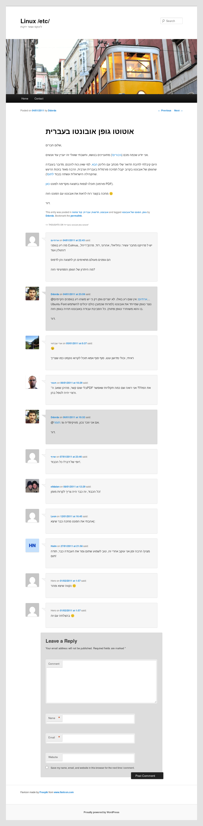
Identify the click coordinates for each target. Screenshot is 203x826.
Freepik (43, 792)
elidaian (55, 486)
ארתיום (55, 240)
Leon (53, 516)
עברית (86, 212)
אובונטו (104, 212)
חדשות (95, 212)
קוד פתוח (77, 212)
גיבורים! (117, 155)
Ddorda (52, 110)
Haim (54, 546)
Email (54, 737)
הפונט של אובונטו (131, 212)
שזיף (53, 456)
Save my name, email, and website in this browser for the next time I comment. (92, 767)
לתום (50, 174)
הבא (95, 164)
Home (24, 98)
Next (178, 110)
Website (53, 757)
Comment (53, 663)
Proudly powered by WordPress (101, 812)
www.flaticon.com (64, 792)
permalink (76, 215)
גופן (144, 212)
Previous (164, 110)
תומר (53, 382)
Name (54, 718)
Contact (38, 98)
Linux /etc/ (35, 20)
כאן (48, 184)
